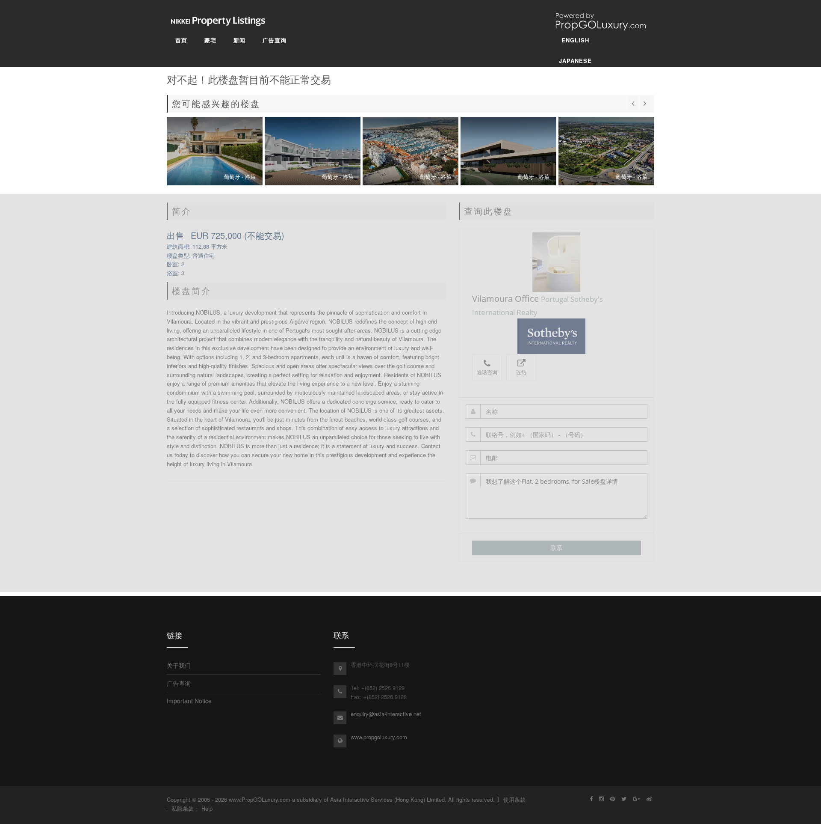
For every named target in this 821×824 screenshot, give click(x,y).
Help (207, 808)
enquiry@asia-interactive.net (386, 714)
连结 (521, 372)
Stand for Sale (606, 151)
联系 (556, 548)
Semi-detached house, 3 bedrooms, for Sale (215, 151)
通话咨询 (487, 372)
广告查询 (179, 683)
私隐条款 (182, 808)
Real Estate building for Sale (410, 151)
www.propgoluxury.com (379, 737)
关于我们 (179, 665)
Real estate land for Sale (508, 151)
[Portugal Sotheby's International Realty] (556, 336)
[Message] (557, 496)
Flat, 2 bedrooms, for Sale (312, 151)
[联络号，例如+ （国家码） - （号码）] (557, 434)
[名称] (557, 411)
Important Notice (189, 700)
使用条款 (514, 799)
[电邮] (557, 457)
